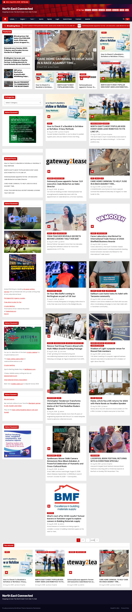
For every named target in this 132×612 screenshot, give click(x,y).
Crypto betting (9, 365)
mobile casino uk (17, 384)
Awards (87, 19)
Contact (78, 19)
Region (22, 19)
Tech (32, 19)
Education (50, 513)
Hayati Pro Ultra (114, 608)
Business (94, 10)
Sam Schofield (108, 299)
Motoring (108, 10)
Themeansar (36, 608)
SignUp (49, 19)
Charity (93, 291)
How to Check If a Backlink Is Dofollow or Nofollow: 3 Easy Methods (44, 88)
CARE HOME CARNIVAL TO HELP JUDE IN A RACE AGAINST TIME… (113, 581)
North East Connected (17, 9)
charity (122, 10)
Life (44, 33)
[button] (123, 19)
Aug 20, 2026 (43, 67)
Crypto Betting (9, 306)
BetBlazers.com (29, 369)
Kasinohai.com (11, 311)
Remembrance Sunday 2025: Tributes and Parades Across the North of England (16, 50)
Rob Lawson (107, 354)
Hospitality (61, 76)
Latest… (12, 19)
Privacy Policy (125, 608)
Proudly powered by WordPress (11, 608)
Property (99, 398)
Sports (41, 19)
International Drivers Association (15, 380)
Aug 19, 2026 (96, 244)
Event (126, 10)
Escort (6, 314)
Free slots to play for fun (12, 302)
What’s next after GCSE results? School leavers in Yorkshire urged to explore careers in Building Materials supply (65, 519)
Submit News (67, 19)
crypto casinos (32, 352)
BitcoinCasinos (9, 399)
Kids (92, 178)
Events (59, 291)
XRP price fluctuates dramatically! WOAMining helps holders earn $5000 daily (22, 75)
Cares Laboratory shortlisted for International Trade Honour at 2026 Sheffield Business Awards (107, 239)
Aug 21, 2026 (96, 134)
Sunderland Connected (97, 345)
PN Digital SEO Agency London (14, 298)
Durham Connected (63, 74)
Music (58, 398)
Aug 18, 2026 (96, 464)
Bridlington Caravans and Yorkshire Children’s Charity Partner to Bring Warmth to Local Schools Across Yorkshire (17, 61)
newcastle (102, 10)
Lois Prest (62, 351)
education (115, 10)
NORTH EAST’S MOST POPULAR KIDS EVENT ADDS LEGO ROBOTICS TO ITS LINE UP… (114, 87)
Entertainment (51, 291)
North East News (51, 33)
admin (52, 67)
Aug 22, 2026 (53, 132)
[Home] (5, 19)
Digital (39, 74)
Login (57, 19)
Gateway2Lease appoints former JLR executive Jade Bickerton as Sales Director (65, 184)
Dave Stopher (64, 132)
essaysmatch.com (10, 376)
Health (39, 33)
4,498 (92, 540)
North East (88, 10)
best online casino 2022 (15, 359)
